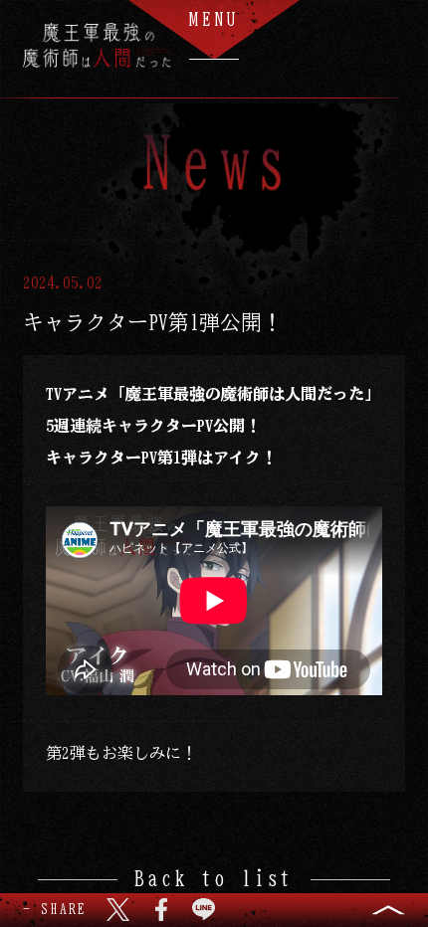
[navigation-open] (214, 30)
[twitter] (118, 909)
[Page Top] (388, 910)
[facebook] (160, 909)
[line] (203, 909)
